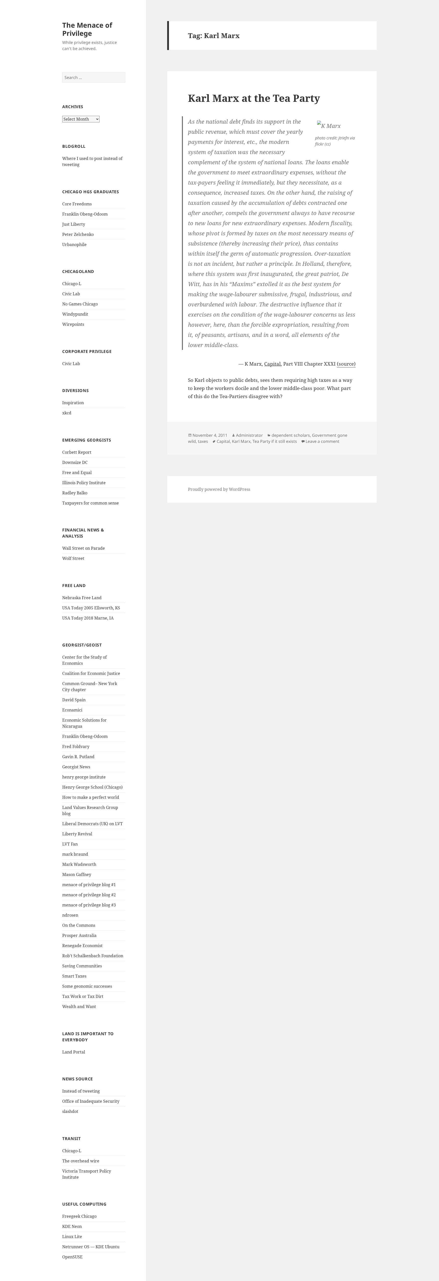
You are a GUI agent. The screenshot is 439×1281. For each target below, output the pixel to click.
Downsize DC (75, 462)
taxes (203, 441)
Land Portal (73, 1052)
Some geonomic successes (87, 986)
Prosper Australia (79, 935)
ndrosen (70, 915)
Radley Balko (74, 493)
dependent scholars (291, 435)
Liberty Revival (77, 834)
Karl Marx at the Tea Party (254, 98)
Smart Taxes (74, 976)
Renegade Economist (82, 945)
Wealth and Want (79, 1006)
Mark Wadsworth (79, 864)
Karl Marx (241, 441)
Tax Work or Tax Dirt (82, 996)
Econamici (72, 710)
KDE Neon (72, 1226)
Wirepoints (73, 324)
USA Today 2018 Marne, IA (88, 618)
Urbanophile (74, 244)
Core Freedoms (77, 204)
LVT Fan (70, 844)
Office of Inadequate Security (90, 1101)
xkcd (66, 413)
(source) (346, 364)
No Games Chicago (80, 304)
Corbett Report (76, 452)
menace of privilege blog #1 (89, 884)
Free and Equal (77, 472)
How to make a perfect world (90, 797)
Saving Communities (82, 966)
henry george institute (84, 777)
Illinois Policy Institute (84, 482)
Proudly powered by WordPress (219, 489)
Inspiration (73, 403)
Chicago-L (71, 283)
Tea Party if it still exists (275, 441)
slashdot (70, 1111)
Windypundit (75, 314)
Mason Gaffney (76, 874)
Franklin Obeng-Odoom (85, 214)
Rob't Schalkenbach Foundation (92, 956)
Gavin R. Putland (78, 756)
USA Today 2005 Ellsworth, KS (91, 608)
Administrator (249, 435)
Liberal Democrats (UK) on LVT (92, 823)
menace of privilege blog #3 (89, 905)
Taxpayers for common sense (90, 503)
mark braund (75, 854)
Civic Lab (71, 294)
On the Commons (78, 925)
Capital (223, 441)
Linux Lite (72, 1236)
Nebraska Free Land (82, 598)
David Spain (74, 700)
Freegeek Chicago (79, 1216)
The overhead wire (80, 1161)
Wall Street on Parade (83, 548)
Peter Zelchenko (78, 234)
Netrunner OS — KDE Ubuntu (90, 1247)
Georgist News (76, 767)
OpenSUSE (72, 1257)
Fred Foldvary (75, 746)
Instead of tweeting (81, 1091)
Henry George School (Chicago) (92, 787)
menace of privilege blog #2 (89, 895)
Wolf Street (73, 558)
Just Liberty (73, 224)
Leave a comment (322, 441)
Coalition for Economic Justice (91, 673)
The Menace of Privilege (87, 29)
